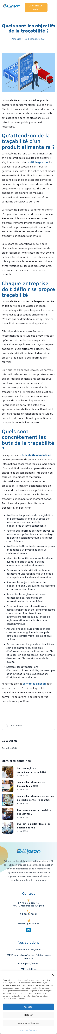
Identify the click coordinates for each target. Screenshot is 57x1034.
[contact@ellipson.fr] (28, 920)
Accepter (28, 1007)
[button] (52, 974)
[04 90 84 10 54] (28, 911)
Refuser (28, 1015)
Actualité (16, 38)
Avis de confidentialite (29, 1030)
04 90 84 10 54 (28, 914)
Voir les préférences (28, 1023)
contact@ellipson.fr (28, 923)
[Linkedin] (28, 930)
